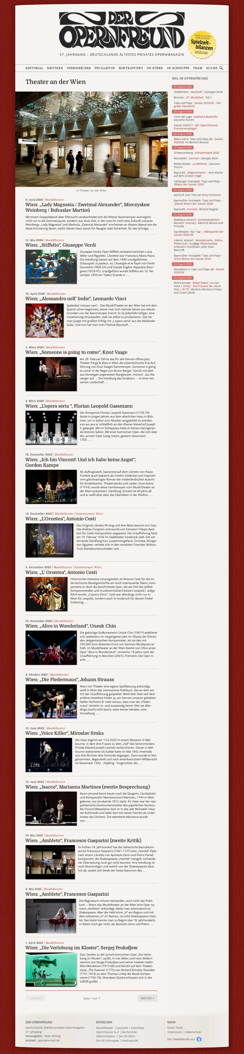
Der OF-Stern (127, 1036)
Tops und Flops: (197, 104)
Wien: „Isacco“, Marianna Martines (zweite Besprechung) (87, 787)
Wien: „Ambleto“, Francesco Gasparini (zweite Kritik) (83, 840)
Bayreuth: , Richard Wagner (196, 209)
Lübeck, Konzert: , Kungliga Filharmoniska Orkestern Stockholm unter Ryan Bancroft (198, 245)
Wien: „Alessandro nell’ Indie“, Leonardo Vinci (75, 298)
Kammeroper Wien (89, 513)
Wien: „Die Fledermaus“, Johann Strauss (69, 679)
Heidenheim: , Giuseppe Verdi (198, 92)
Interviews (137, 1028)
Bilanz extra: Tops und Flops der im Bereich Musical (198, 141)
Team (197, 68)
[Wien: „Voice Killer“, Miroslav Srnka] (49, 754)
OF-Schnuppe (178, 68)
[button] (147, 998)
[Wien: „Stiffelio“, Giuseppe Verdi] (51, 266)
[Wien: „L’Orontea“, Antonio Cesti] (49, 540)
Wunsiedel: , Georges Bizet (196, 158)
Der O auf (181, 1039)
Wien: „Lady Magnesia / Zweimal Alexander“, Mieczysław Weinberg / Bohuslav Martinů (87, 207)
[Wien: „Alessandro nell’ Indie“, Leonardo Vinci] (44, 320)
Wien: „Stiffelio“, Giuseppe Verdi (60, 245)
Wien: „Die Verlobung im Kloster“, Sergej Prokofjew (81, 947)
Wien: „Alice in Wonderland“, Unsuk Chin (70, 626)
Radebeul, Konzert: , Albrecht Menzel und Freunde (198, 223)
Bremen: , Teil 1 (193, 97)
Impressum (175, 1032)
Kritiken (55, 68)
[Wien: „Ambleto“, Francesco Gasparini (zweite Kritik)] (50, 862)
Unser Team (175, 1027)
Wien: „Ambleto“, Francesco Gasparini (67, 894)
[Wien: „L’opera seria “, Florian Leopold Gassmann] (51, 427)
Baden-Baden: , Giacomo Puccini (197, 165)
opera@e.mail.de (49, 1040)
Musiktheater (54, 199)
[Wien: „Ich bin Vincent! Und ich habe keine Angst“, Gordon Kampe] (51, 486)
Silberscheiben (105, 1036)
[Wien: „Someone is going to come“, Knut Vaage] (51, 374)
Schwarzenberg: (197, 152)
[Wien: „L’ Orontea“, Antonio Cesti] (46, 594)
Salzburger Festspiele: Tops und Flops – (198, 183)
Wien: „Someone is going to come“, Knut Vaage (76, 352)
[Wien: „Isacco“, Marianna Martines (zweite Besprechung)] (51, 808)
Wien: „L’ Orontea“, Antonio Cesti (61, 572)
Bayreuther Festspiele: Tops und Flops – (198, 202)
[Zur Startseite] (121, 30)
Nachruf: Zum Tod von (197, 195)
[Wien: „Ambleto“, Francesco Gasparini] (51, 915)
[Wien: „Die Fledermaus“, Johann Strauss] (51, 701)
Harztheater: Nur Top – (198, 233)
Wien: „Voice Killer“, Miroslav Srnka (64, 733)
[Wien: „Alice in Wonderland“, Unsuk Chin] (51, 647)
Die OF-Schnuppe (107, 1040)
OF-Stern (155, 68)
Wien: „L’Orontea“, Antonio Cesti (60, 518)
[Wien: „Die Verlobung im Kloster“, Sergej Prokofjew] (51, 969)
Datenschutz (193, 1032)
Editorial (34, 68)
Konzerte (122, 1028)
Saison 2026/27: (196, 127)
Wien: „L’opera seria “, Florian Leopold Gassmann (78, 406)
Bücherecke (129, 1032)
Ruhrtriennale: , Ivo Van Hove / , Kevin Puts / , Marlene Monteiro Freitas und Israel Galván (198, 287)
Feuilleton (105, 68)
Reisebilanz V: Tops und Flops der (199, 271)
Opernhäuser (79, 68)
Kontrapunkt (131, 68)
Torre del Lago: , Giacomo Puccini (196, 118)
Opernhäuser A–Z (107, 1032)
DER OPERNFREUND (39, 1022)
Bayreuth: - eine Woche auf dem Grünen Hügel (198, 174)
